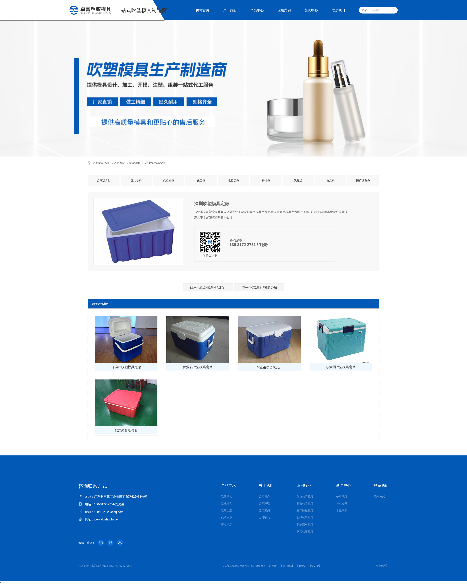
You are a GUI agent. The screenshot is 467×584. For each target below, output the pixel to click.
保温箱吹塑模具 (126, 430)
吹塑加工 (226, 510)
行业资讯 (341, 503)
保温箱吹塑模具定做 (126, 366)
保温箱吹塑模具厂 (269, 366)
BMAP (302, 565)
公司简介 (264, 496)
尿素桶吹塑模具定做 (341, 366)
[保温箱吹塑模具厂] (269, 339)
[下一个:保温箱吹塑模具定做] (259, 287)
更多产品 (226, 524)
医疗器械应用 (305, 510)
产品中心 (257, 10)
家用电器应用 (305, 531)
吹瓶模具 (226, 503)
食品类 (331, 180)
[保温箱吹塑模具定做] (126, 339)
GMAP (315, 565)
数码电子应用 (305, 517)
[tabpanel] (233, 88)
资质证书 (264, 517)
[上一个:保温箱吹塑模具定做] (207, 287)
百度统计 (288, 565)
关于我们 (229, 10)
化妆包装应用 (305, 496)
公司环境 (264, 503)
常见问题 (341, 510)
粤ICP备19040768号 (120, 565)
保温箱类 (134, 162)
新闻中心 (311, 10)
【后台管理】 (381, 565)
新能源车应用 (305, 524)
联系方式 (379, 496)
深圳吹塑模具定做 (155, 162)
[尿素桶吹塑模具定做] (341, 339)
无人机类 (136, 180)
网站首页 (202, 10)
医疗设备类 (363, 180)
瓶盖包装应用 (305, 503)
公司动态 (341, 496)
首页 (107, 162)
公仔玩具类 (104, 180)
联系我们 (338, 10)
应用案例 (284, 10)
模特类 (266, 180)
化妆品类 (233, 180)
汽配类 (298, 180)
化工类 (201, 180)
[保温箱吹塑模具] (126, 403)
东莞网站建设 (99, 565)
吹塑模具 (226, 496)
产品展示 (119, 162)
